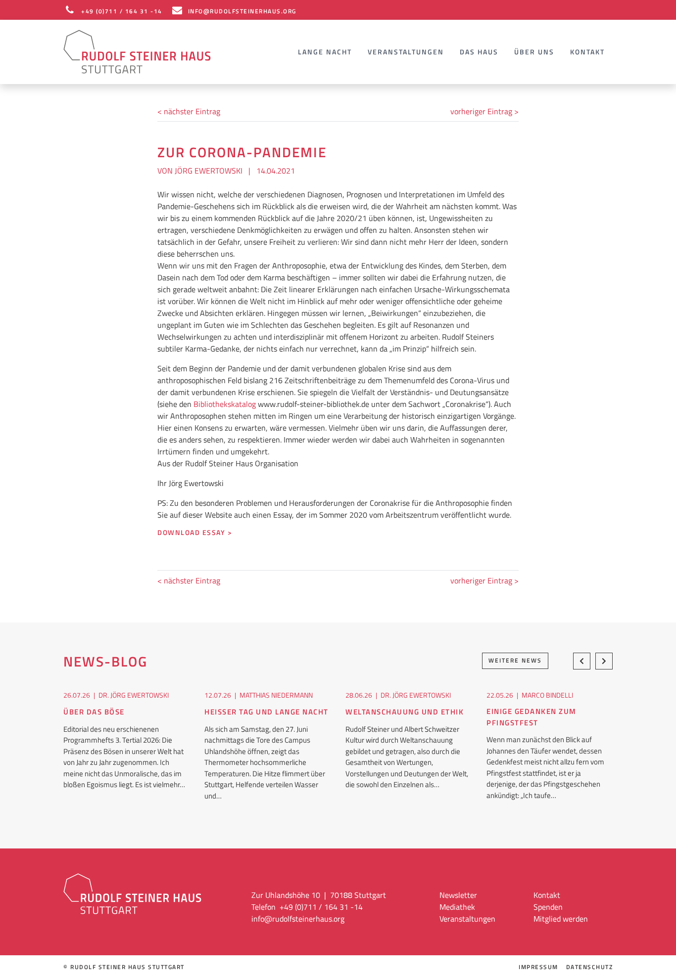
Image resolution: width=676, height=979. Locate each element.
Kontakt (587, 51)
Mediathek (457, 907)
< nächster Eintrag (188, 111)
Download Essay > (194, 533)
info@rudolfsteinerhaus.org (297, 919)
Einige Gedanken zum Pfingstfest (531, 717)
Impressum (538, 967)
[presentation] (581, 661)
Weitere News (515, 660)
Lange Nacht (325, 51)
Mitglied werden (560, 919)
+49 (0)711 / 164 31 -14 (121, 11)
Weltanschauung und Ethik (404, 712)
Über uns (534, 51)
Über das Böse (94, 712)
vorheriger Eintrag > (484, 111)
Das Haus (479, 51)
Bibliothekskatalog (224, 404)
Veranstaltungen (406, 51)
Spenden (548, 907)
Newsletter (458, 895)
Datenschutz (589, 967)
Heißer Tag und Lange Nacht (266, 712)
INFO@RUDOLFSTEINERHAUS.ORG (242, 11)
